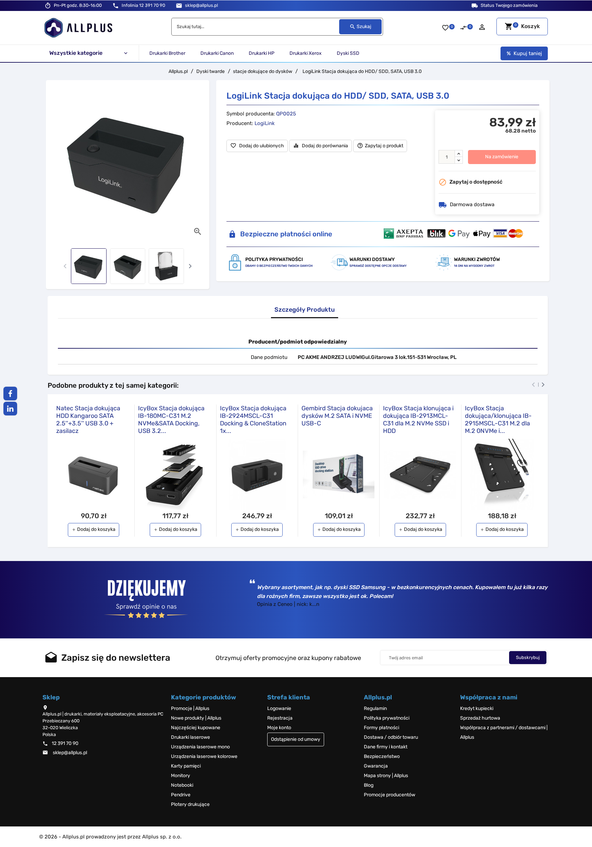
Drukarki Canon (217, 53)
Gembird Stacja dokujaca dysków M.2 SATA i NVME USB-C (337, 415)
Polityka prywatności (386, 718)
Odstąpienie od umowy (295, 739)
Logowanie (279, 708)
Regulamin (375, 708)
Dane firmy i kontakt (385, 747)
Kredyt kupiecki (476, 708)
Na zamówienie (501, 157)
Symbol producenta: (250, 114)
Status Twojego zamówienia (509, 5)
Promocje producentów (389, 795)
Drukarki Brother (167, 53)
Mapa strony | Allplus (386, 776)
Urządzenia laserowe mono (200, 747)
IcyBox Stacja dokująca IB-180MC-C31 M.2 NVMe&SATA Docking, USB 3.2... (171, 419)
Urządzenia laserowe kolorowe (204, 756)
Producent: (239, 123)
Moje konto (279, 728)
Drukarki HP (261, 53)
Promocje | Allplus (190, 708)
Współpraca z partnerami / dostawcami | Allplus (503, 732)
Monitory (180, 776)
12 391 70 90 (143, 5)
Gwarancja (376, 766)
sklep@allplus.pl (201, 5)
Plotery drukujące (190, 804)
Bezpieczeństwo (382, 756)
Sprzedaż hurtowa (480, 718)
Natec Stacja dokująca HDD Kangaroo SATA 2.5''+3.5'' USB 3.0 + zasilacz (88, 419)
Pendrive (180, 795)
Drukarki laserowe (190, 737)
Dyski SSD (348, 53)
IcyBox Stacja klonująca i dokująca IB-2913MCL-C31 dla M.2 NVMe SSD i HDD (418, 419)
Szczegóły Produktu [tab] (304, 309)
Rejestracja (280, 718)
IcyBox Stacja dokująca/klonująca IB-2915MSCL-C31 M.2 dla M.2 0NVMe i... (498, 419)
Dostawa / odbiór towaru (391, 737)
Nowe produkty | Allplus (196, 718)
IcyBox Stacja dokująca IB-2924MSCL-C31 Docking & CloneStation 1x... (253, 419)
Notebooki (182, 785)
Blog (368, 785)
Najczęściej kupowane (195, 728)
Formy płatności (381, 728)
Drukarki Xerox (305, 53)
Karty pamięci (186, 766)
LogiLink (265, 123)
